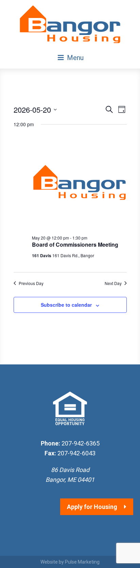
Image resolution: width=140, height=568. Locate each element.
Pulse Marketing (82, 562)
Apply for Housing (92, 506)
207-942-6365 (81, 443)
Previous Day (31, 283)
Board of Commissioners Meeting (75, 244)
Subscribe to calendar (66, 304)
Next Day (113, 283)
